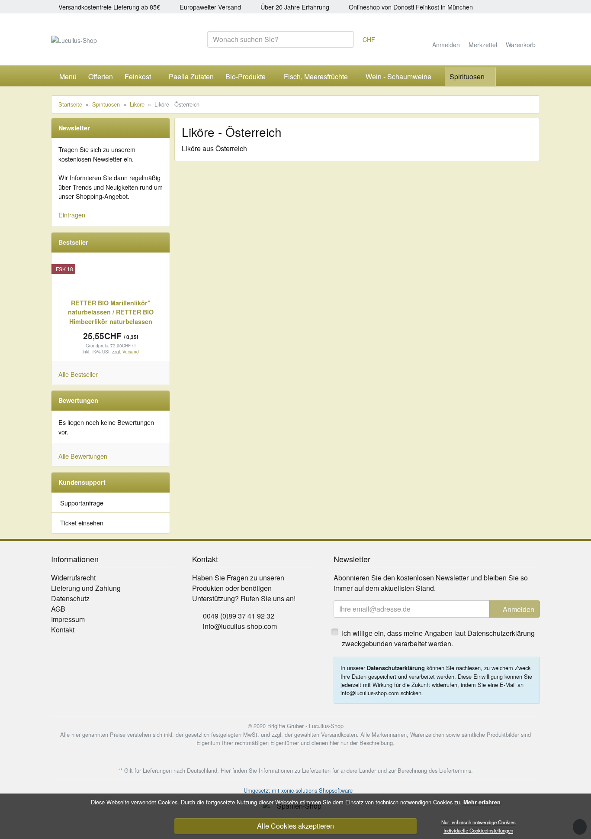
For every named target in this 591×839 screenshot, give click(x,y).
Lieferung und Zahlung (86, 588)
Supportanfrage (81, 502)
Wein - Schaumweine (398, 76)
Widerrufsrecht (73, 578)
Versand (130, 351)
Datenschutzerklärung (396, 668)
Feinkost (138, 76)
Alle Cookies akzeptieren (295, 826)
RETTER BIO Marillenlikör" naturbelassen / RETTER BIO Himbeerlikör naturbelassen (111, 312)
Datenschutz (70, 598)
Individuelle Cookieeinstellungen (478, 830)
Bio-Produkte (245, 76)
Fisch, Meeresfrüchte (316, 76)
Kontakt (62, 630)
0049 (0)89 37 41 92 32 (238, 616)
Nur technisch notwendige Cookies (478, 822)
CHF (369, 40)
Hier (226, 770)
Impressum (68, 619)
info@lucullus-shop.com (240, 626)
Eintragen (71, 214)
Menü (68, 76)
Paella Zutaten (191, 76)
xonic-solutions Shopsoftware (317, 790)
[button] (504, 76)
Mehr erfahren (482, 802)
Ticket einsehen (81, 522)
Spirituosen (467, 76)
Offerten (100, 76)
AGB (58, 609)
